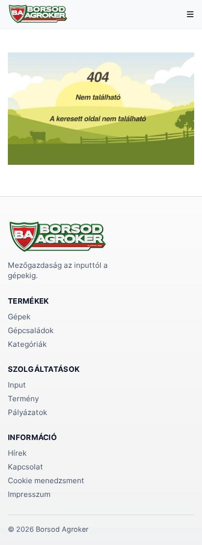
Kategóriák (27, 344)
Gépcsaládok (30, 330)
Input (17, 384)
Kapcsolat (25, 466)
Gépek (19, 316)
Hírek (17, 453)
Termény (23, 398)
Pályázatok (27, 412)
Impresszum (29, 494)
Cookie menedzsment (46, 480)
